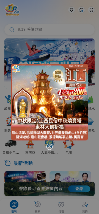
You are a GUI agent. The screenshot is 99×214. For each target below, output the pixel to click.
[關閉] (49, 146)
